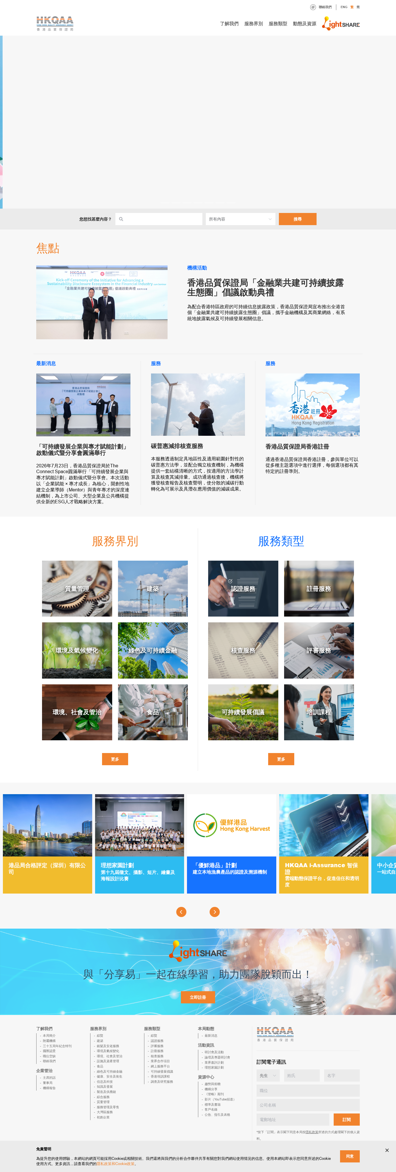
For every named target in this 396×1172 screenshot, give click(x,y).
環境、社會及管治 (109, 1056)
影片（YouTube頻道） (220, 1099)
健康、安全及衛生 (109, 1076)
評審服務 (157, 1046)
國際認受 (49, 1051)
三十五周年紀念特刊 (57, 1046)
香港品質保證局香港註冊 (297, 446)
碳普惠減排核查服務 (177, 446)
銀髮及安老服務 (108, 1046)
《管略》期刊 (214, 1094)
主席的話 (49, 1077)
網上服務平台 (160, 1066)
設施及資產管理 (108, 1061)
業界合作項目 (160, 1061)
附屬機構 (49, 1040)
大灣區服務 (105, 1112)
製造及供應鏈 (106, 1091)
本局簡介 (49, 1035)
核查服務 (157, 1056)
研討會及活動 (214, 1052)
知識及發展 (105, 1086)
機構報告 (49, 1088)
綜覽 (100, 1035)
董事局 (47, 1082)
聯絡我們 (325, 7)
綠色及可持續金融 (109, 1071)
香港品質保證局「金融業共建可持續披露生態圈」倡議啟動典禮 (265, 287)
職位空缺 (49, 1056)
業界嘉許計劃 (214, 1062)
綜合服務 (103, 1097)
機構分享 (211, 1089)
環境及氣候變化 (108, 1051)
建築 (100, 1040)
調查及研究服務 (162, 1081)
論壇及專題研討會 (217, 1057)
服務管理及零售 (108, 1107)
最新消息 (211, 1035)
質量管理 (103, 1102)
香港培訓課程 (160, 1076)
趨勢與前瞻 (213, 1084)
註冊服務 (157, 1051)
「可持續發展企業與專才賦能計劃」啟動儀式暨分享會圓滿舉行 (82, 449)
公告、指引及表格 (217, 1114)
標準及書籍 (213, 1104)
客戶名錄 (211, 1109)
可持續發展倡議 (162, 1071)
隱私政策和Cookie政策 (116, 1164)
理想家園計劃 (214, 1067)
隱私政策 (312, 1132)
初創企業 (103, 1117)
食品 (100, 1066)
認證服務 (157, 1040)
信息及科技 (105, 1081)
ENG (344, 7)
